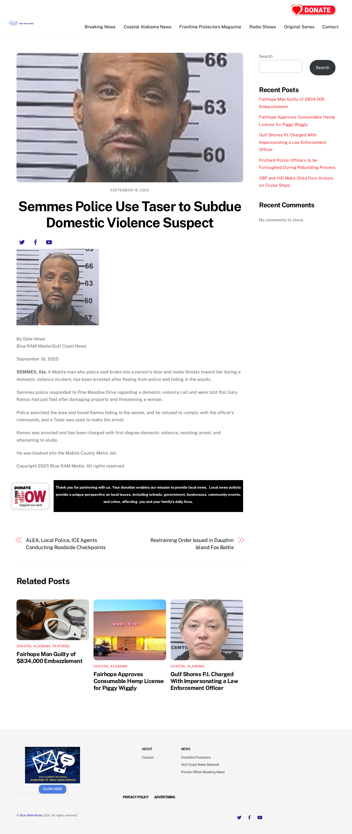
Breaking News (100, 26)
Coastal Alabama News (147, 26)
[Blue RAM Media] (21, 24)
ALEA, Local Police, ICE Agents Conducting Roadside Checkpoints (66, 543)
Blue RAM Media (31, 815)
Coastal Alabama (33, 646)
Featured (61, 646)
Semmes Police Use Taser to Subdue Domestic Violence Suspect (129, 214)
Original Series (299, 26)
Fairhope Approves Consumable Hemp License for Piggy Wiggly (129, 681)
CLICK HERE (52, 789)
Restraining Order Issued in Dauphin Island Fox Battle (192, 543)
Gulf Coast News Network (200, 765)
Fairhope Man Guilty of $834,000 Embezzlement (49, 657)
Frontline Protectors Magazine (210, 26)
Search (266, 56)
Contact (330, 26)
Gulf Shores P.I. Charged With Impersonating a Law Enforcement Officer (204, 681)
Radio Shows (262, 26)
